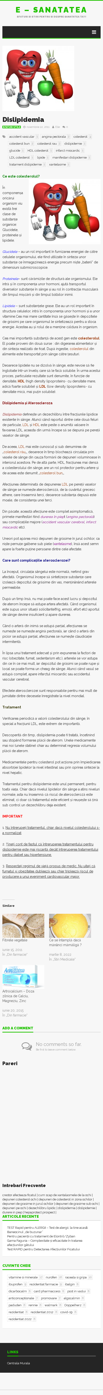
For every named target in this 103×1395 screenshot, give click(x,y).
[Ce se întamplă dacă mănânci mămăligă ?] (70, 926)
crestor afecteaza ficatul (19, 1195)
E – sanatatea (51, 9)
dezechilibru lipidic (42, 1208)
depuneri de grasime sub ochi (77, 1203)
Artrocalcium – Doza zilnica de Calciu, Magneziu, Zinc (18, 996)
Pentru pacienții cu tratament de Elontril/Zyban (41, 1236)
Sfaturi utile (11, 127)
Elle (57, 127)
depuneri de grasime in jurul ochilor (27, 1203)
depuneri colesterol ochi (19, 1199)
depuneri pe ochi (14, 1208)
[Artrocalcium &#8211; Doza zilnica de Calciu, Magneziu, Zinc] (23, 977)
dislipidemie (86, 1208)
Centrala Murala (18, 1363)
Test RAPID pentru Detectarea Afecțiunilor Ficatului (43, 1249)
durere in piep (12, 1212)
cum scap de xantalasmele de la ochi (64, 1195)
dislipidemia (66, 1208)
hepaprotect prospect (39, 1212)
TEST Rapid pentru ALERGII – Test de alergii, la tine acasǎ (47, 1227)
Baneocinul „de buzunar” (25, 1232)
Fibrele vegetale (14, 940)
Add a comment (17, 1028)
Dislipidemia (23, 120)
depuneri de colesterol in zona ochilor (65, 1199)
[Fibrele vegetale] (23, 926)
